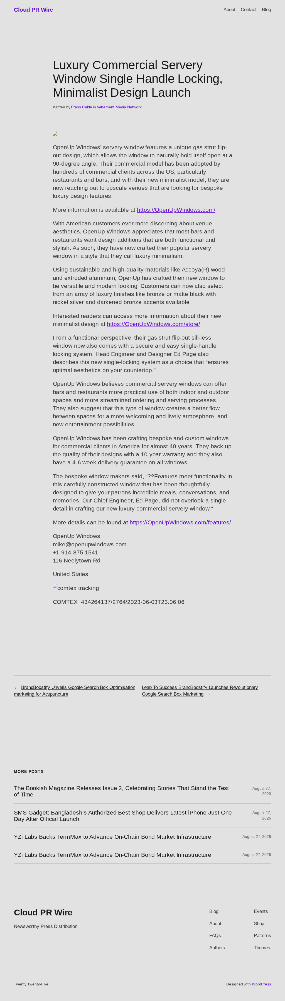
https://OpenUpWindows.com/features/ (180, 522)
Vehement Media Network (119, 107)
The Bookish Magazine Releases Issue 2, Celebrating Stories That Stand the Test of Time (121, 791)
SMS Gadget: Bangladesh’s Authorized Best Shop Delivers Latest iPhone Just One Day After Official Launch (123, 815)
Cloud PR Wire (33, 9)
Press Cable (81, 107)
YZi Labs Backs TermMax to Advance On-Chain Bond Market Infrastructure (112, 836)
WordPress (261, 984)
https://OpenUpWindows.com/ (176, 209)
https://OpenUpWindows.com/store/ (153, 324)
